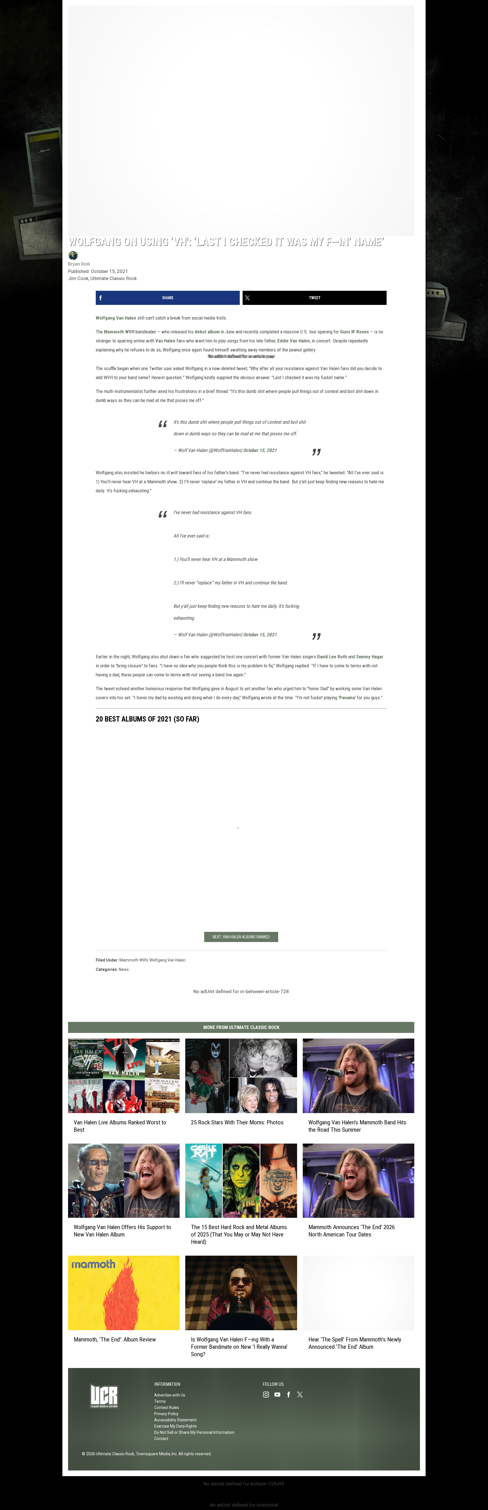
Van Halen (165, 341)
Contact (161, 1438)
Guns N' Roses (354, 332)
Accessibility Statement (175, 1420)
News (124, 969)
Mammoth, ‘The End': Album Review (115, 1339)
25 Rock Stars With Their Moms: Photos (237, 1122)
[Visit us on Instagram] (268, 1394)
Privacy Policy (166, 1413)
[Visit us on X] (302, 1394)
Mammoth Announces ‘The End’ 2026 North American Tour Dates (351, 1231)
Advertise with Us (169, 1395)
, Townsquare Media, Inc (155, 1454)
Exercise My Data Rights (175, 1426)
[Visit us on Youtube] (279, 1394)
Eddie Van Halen (293, 341)
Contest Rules (166, 1407)
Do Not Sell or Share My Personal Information (194, 1432)
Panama (347, 697)
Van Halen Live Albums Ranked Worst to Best (120, 1126)
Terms (160, 1401)
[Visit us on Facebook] (291, 1394)
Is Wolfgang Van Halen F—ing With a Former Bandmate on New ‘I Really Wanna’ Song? (239, 1347)
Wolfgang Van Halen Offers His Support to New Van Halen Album (122, 1231)
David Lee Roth (332, 656)
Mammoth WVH (119, 332)
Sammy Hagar (369, 656)
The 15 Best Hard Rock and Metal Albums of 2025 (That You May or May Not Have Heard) (239, 1234)
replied (302, 665)
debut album (207, 332)
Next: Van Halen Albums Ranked (241, 937)
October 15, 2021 (260, 450)
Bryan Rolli (79, 264)
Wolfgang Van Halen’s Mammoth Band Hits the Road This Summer (357, 1126)
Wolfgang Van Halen (116, 318)
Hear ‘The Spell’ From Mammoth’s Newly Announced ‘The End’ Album (354, 1343)
